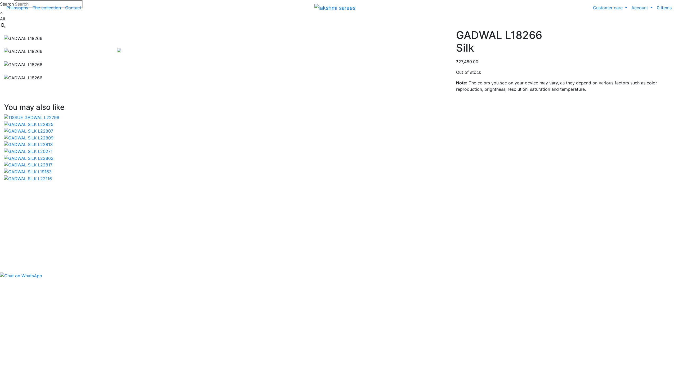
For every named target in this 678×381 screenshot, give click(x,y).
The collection (47, 7)
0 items (664, 7)
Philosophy (17, 7)
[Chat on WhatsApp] (21, 275)
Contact (73, 7)
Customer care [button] (608, 7)
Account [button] (640, 7)
